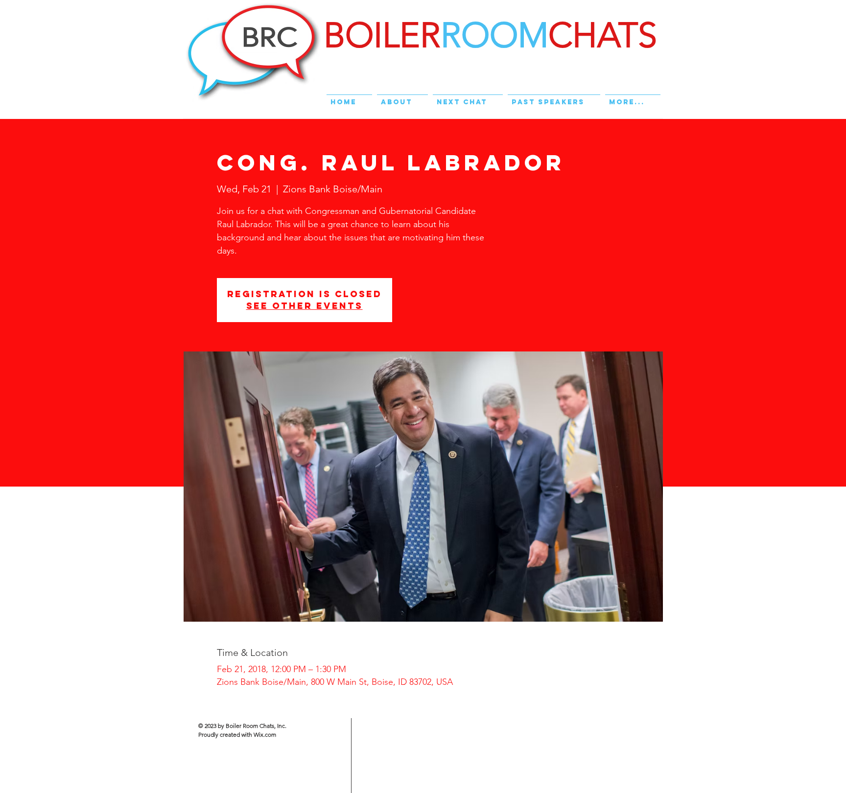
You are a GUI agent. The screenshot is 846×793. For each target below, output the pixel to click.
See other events (304, 305)
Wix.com (265, 734)
